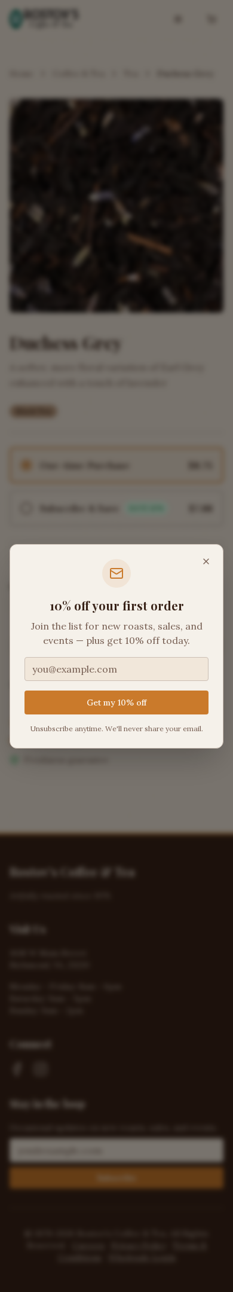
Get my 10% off (116, 702)
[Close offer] (206, 561)
